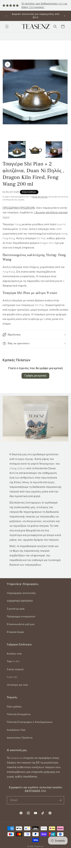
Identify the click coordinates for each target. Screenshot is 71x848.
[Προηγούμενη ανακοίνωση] (6, 16)
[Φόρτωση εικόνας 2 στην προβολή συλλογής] (35, 149)
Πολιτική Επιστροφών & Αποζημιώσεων (30, 722)
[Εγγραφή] (60, 800)
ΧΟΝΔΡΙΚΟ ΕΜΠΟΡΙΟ (20, 600)
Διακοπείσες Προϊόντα (20, 737)
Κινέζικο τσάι (14, 653)
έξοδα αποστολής (40, 197)
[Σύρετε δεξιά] (67, 150)
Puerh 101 (12, 677)
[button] (7, 26)
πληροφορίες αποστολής (21, 593)
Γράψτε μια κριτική (35, 375)
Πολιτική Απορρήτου (19, 714)
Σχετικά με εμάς (16, 608)
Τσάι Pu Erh (13, 661)
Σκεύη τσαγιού (15, 669)
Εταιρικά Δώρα (15, 631)
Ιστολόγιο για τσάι (17, 684)
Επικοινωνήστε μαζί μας (21, 624)
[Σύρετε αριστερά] (4, 150)
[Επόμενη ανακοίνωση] (64, 16)
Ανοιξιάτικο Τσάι (16, 729)
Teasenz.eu (39, 846)
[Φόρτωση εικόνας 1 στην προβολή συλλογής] (16, 149)
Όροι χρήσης (14, 706)
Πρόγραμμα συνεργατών (21, 616)
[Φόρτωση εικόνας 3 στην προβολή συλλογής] (53, 149)
